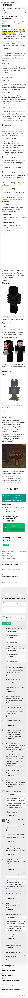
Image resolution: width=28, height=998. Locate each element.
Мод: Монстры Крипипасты (10, 980)
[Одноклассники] (5, 26)
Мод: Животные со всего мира (11, 570)
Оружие (4, 555)
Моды (11, 8)
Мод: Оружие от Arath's (9, 583)
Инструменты (6, 557)
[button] (26, 2)
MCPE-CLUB (5, 8)
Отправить (6, 623)
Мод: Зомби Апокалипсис (10, 576)
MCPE (7, 5)
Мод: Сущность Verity (8, 970)
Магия (4, 553)
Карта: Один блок (7, 975)
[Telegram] (7, 26)
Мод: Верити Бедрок (8, 985)
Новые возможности (8, 558)
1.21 (8, 551)
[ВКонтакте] (3, 26)
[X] (9, 26)
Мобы (9, 553)
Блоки (12, 551)
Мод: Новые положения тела (11, 989)
